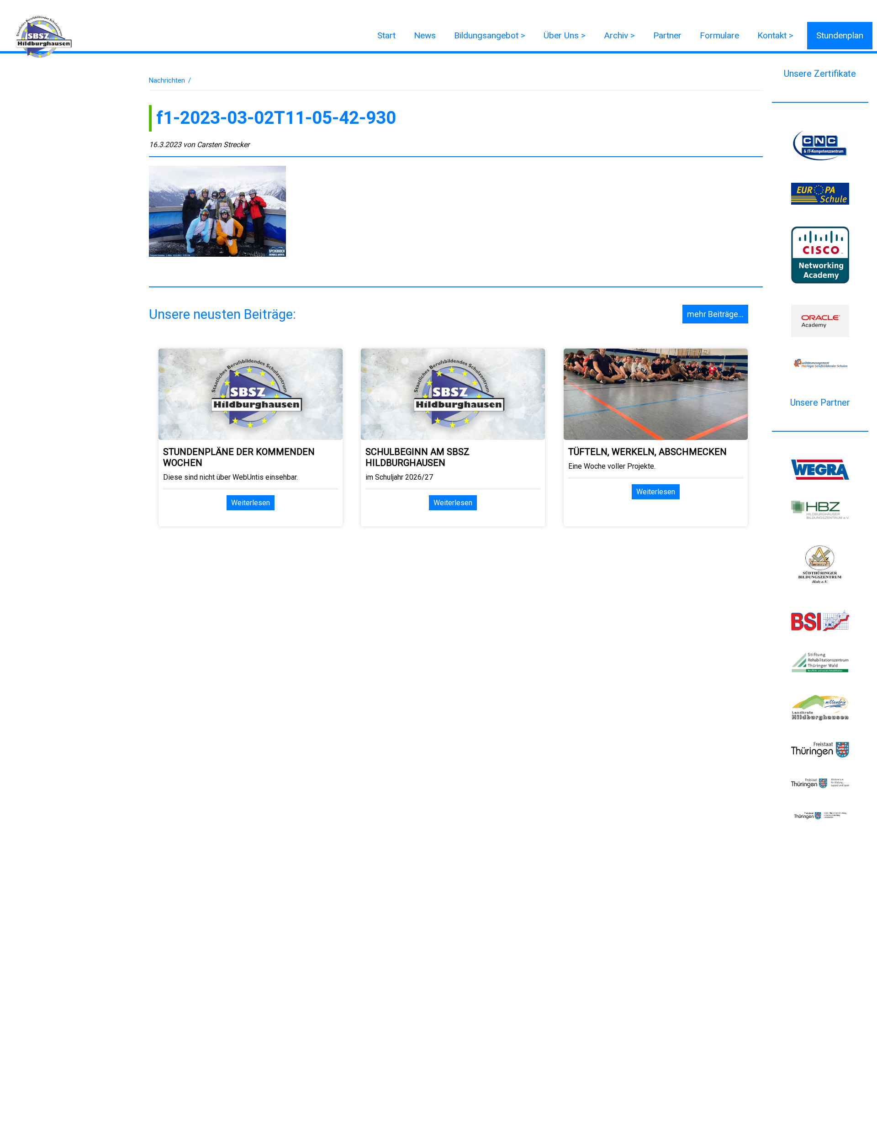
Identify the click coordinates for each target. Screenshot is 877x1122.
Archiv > (619, 35)
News (425, 35)
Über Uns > (565, 35)
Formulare (719, 35)
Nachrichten (167, 80)
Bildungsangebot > (489, 35)
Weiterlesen (250, 502)
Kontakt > (775, 35)
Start (386, 35)
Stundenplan (839, 35)
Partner (667, 35)
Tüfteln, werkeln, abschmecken (647, 451)
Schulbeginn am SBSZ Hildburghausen (417, 457)
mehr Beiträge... (715, 314)
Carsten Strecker (223, 144)
